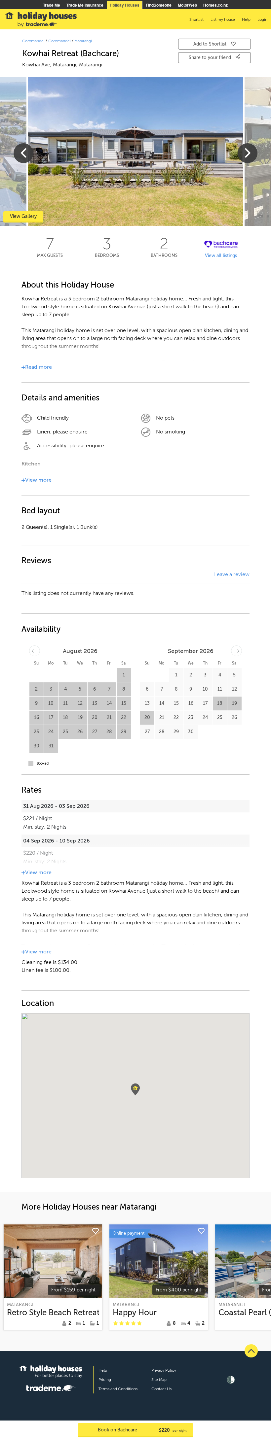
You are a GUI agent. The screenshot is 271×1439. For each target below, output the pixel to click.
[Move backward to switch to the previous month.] (34, 650)
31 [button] (51, 745)
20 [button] (94, 717)
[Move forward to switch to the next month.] (236, 650)
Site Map (159, 1379)
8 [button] (123, 689)
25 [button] (65, 731)
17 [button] (51, 717)
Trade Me (51, 5)
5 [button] (80, 689)
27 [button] (94, 731)
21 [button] (109, 717)
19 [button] (80, 717)
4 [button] (65, 689)
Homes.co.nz (215, 5)
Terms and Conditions (117, 1389)
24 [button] (51, 731)
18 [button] (65, 717)
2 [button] (36, 689)
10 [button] (51, 703)
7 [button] (109, 689)
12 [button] (80, 703)
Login (262, 19)
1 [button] (124, 674)
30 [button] (36, 745)
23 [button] (36, 731)
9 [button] (36, 703)
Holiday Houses (124, 5)
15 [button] (123, 703)
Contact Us (161, 1389)
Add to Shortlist (209, 44)
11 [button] (65, 703)
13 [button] (94, 703)
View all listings (221, 255)
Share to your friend (210, 57)
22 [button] (123, 717)
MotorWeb (187, 5)
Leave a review (232, 574)
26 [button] (80, 731)
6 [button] (94, 689)
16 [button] (36, 717)
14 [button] (109, 703)
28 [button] (109, 731)
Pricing (104, 1379)
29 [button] (123, 731)
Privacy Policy (163, 1370)
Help (102, 1370)
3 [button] (51, 689)
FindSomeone (159, 5)
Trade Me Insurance (84, 5)
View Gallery (23, 216)
